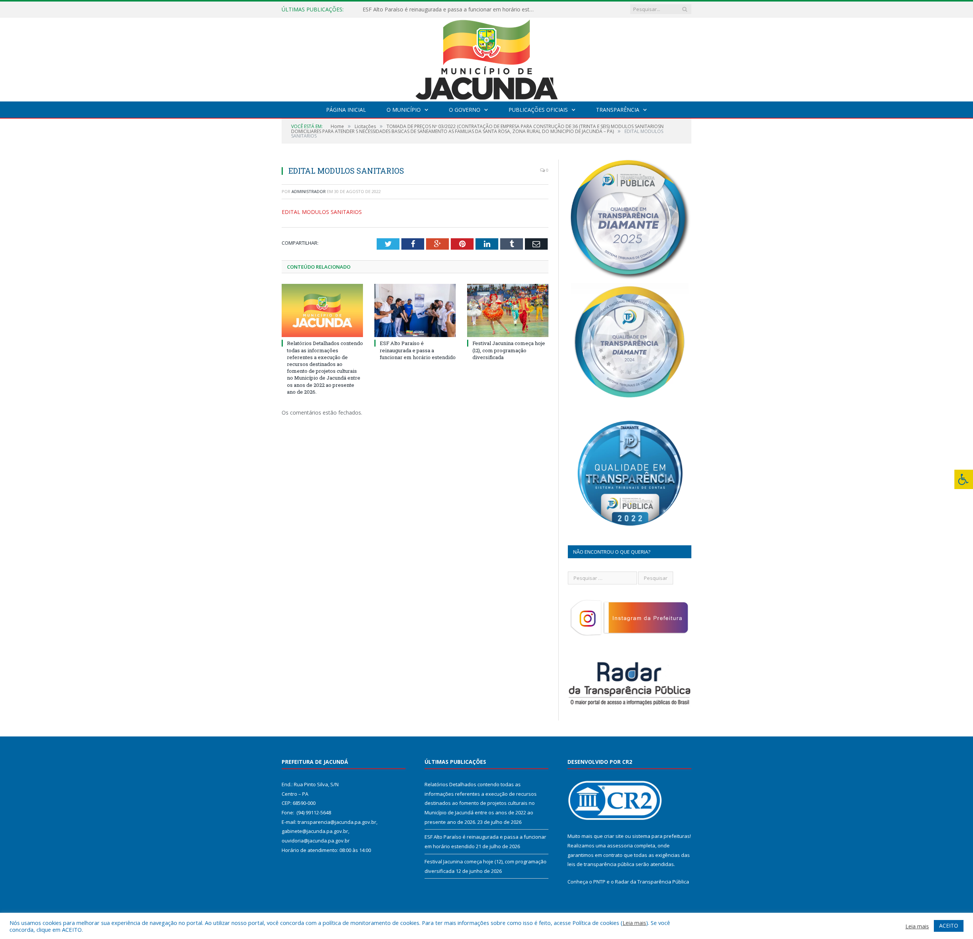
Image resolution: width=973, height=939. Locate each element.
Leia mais (634, 922)
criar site (614, 836)
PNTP (599, 881)
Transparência (617, 109)
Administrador (309, 191)
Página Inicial (346, 109)
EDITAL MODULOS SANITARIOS (322, 211)
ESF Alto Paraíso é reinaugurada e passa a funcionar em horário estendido (450, 9)
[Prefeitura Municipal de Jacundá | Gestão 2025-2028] (486, 57)
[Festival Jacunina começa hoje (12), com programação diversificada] (507, 310)
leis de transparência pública (600, 864)
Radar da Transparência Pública (652, 881)
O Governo (464, 109)
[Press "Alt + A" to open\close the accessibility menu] (963, 479)
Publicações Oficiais (538, 109)
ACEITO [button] (948, 925)
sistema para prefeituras (661, 836)
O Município (404, 109)
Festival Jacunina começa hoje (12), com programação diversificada (508, 350)
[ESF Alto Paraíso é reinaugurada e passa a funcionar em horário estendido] (415, 310)
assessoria (620, 845)
